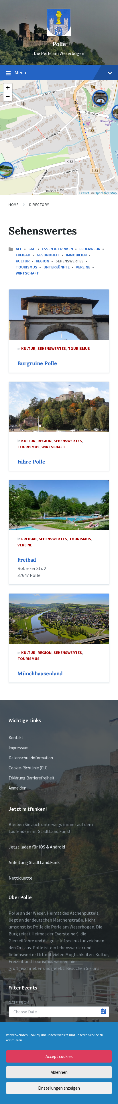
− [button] (8, 96)
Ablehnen (59, 1072)
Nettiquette (20, 878)
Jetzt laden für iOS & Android (37, 847)
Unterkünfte (57, 267)
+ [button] (8, 87)
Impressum (18, 747)
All (19, 248)
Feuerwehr (89, 248)
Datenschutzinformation (31, 757)
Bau (32, 248)
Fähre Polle (31, 461)
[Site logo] (59, 34)
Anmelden (17, 788)
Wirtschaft (27, 273)
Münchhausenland (40, 673)
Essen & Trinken (57, 248)
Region (42, 261)
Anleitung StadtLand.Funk (34, 862)
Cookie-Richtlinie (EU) (28, 768)
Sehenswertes (52, 348)
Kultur (23, 261)
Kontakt (16, 737)
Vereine (83, 267)
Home (14, 204)
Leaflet (84, 192)
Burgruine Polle (37, 363)
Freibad (23, 255)
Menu (20, 72)
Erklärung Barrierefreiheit (31, 778)
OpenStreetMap (106, 192)
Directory (39, 204)
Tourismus (26, 267)
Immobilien (76, 255)
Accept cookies (59, 1056)
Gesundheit (48, 255)
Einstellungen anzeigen (59, 1088)
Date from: (20, 1002)
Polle (59, 43)
